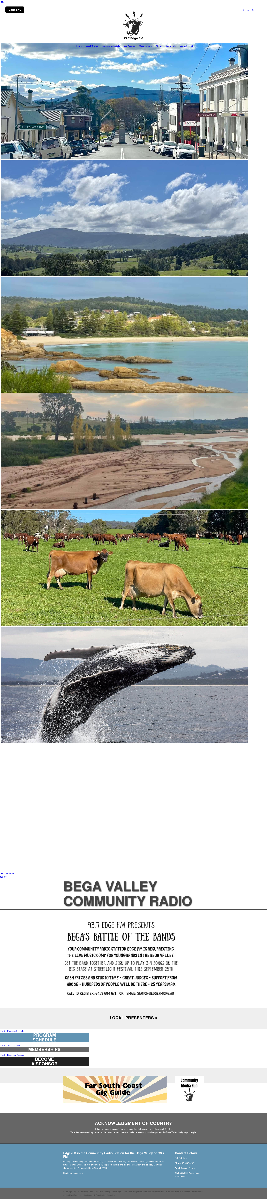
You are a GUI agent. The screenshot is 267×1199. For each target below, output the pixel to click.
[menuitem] (79, 46)
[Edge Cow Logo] (133, 25)
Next (12, 873)
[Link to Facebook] (244, 10)
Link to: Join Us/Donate (10, 1045)
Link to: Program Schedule (12, 1031)
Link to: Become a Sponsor (12, 1055)
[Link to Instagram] (253, 10)
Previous (5, 873)
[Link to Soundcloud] (248, 10)
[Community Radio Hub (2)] (189, 1103)
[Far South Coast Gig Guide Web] (115, 1102)
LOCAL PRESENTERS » (133, 1017)
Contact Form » (188, 1168)
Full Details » (181, 1158)
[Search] (191, 46)
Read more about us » (73, 1173)
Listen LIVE (14, 9)
